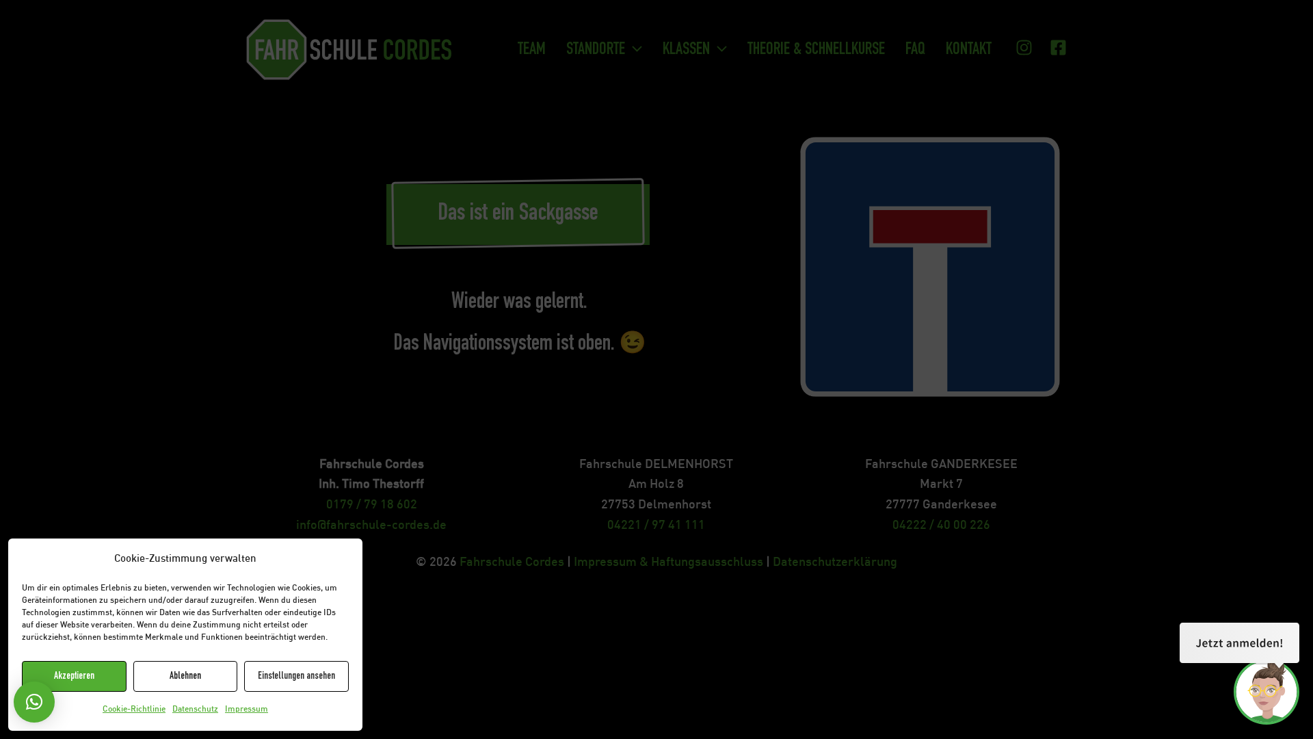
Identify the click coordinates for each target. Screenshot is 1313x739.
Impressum (246, 709)
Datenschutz (195, 709)
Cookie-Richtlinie (134, 709)
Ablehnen (185, 676)
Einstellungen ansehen (296, 676)
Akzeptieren (74, 676)
